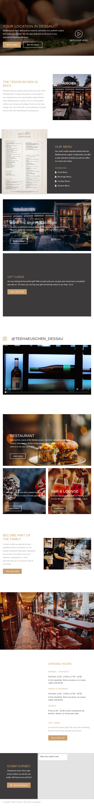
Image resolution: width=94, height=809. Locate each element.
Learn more (18, 456)
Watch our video (79, 40)
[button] (2, 620)
